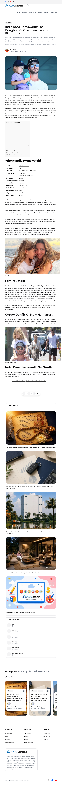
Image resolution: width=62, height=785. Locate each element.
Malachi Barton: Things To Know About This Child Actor (29, 381)
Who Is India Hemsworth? (14, 149)
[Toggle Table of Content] (26, 146)
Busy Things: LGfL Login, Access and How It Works (20, 612)
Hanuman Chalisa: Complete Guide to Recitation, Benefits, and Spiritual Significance (31, 447)
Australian (40, 228)
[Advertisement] (17, 134)
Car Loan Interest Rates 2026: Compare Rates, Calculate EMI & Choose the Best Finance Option (29, 487)
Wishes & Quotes (17, 636)
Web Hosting (15, 647)
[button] (14, 2)
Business (34, 691)
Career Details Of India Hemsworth (17, 153)
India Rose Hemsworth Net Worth (17, 155)
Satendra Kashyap (12, 707)
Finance (41, 691)
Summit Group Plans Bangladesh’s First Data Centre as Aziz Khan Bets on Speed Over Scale (29, 532)
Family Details (11, 151)
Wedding (14, 641)
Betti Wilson (13, 49)
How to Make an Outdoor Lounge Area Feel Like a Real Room (24, 573)
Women (14, 630)
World (13, 624)
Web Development (17, 653)
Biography (8, 22)
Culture (10, 691)
